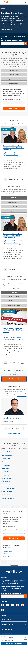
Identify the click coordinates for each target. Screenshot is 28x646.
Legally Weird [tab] (14, 211)
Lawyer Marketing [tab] (14, 305)
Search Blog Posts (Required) (11, 100)
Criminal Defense (7, 455)
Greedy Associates (7, 491)
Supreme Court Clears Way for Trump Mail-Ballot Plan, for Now (13, 330)
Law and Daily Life (7, 452)
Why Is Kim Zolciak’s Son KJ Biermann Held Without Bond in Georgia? (13, 148)
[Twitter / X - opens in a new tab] (12, 605)
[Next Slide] (22, 179)
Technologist (5, 468)
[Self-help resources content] (25, 624)
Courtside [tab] (14, 206)
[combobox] (14, 532)
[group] (14, 153)
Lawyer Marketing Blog (9, 488)
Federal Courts (6, 475)
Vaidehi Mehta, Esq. (11, 335)
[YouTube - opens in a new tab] (7, 605)
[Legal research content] (25, 629)
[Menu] (2, 2)
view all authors (21, 396)
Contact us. (15, 583)
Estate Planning (6, 481)
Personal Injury (6, 465)
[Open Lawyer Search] (14, 43)
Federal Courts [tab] (14, 301)
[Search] (25, 2)
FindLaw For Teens (7, 495)
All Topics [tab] (14, 198)
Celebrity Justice (6, 458)
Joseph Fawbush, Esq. (11, 155)
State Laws (7, 556)
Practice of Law (6, 462)
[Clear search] (23, 532)
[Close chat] (25, 638)
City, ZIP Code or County (10, 529)
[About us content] (25, 615)
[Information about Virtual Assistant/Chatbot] (12, 640)
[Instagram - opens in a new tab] (17, 605)
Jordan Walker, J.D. (10, 153)
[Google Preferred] (2, 610)
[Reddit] (22, 605)
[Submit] (25, 596)
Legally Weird (6, 472)
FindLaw (3, 8)
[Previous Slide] (5, 179)
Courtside (5, 485)
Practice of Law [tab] (14, 296)
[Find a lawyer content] (25, 619)
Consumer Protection (8, 498)
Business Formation (9, 554)
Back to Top (14, 565)
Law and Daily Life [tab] (14, 202)
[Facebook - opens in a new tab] (2, 605)
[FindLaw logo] (8, 2)
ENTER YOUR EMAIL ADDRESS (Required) (11, 593)
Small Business (6, 478)
